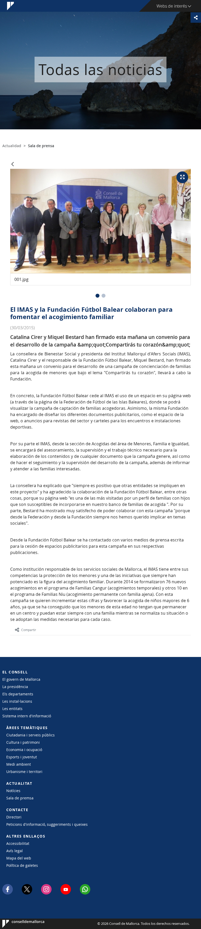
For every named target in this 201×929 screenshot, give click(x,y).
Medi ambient (18, 764)
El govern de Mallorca (21, 679)
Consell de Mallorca (18, 924)
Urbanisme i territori (24, 771)
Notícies (13, 790)
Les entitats (12, 708)
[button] (97, 296)
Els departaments (17, 693)
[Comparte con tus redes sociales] (196, 17)
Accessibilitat (17, 843)
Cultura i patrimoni (23, 742)
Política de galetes (22, 865)
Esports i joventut (21, 756)
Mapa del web (18, 858)
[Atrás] (12, 164)
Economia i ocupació (24, 749)
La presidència (15, 686)
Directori (13, 817)
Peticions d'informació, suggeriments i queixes (47, 824)
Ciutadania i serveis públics (30, 734)
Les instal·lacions (17, 701)
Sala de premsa (20, 797)
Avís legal (14, 850)
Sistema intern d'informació (26, 715)
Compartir (28, 630)
